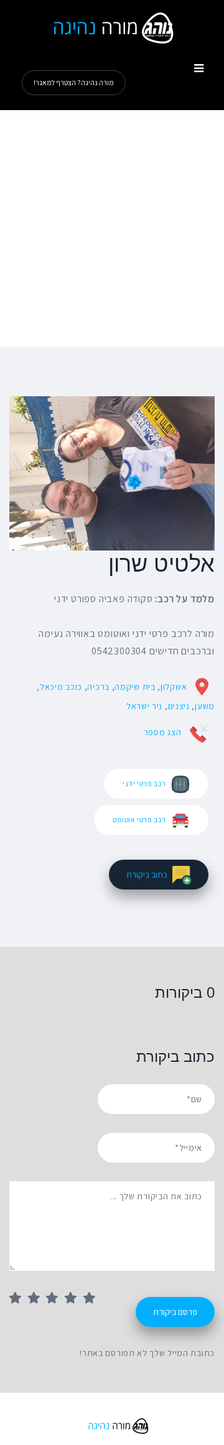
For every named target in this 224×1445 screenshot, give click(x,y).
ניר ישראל (144, 706)
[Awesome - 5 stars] (92, 1298)
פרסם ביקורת (175, 1311)
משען (205, 706)
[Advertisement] (112, 228)
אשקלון (174, 686)
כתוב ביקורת (146, 874)
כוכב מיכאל (61, 686)
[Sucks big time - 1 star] (18, 1298)
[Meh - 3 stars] (55, 1298)
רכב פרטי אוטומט (139, 819)
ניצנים (179, 706)
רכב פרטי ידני (144, 783)
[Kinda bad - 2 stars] (37, 1298)
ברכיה (98, 686)
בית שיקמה (134, 686)
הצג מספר (163, 732)
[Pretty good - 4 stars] (74, 1298)
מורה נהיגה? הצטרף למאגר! (74, 82)
